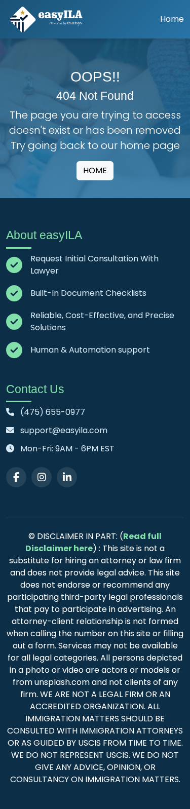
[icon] (45, 18)
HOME (95, 170)
